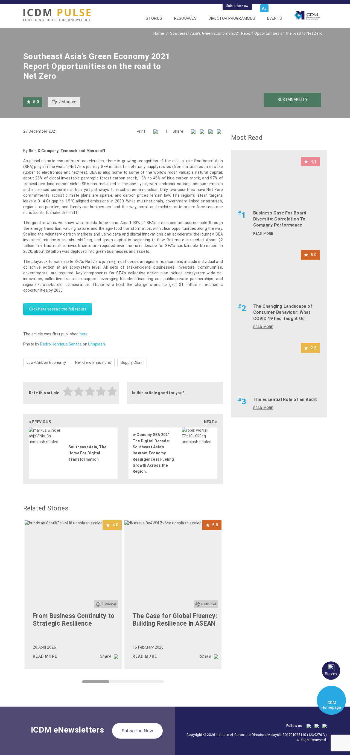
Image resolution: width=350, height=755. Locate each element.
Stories (154, 18)
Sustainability (293, 99)
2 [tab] (112, 683)
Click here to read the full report (57, 309)
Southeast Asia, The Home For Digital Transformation (87, 453)
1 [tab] (85, 683)
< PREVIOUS (40, 422)
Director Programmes (232, 18)
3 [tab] (139, 683)
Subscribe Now (237, 6)
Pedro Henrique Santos (61, 344)
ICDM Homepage (331, 705)
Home (158, 33)
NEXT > (210, 422)
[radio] (68, 392)
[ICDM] (57, 14)
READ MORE (45, 656)
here (84, 334)
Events (274, 18)
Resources (185, 18)
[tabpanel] (73, 594)
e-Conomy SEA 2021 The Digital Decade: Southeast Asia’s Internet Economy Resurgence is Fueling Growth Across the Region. (153, 453)
